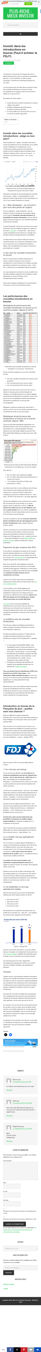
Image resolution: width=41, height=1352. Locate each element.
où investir (12, 231)
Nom (5, 1183)
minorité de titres (19, 557)
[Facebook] (10, 1349)
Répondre (9, 1090)
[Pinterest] (23, 1349)
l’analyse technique (20, 666)
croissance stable (11, 954)
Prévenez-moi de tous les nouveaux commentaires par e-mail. (19, 1212)
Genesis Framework (25, 1300)
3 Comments (8, 63)
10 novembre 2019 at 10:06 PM (22, 1103)
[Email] (30, 1349)
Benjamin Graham (8, 540)
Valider (28, 3)
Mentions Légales (8, 1284)
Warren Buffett (29, 538)
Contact (5, 1288)
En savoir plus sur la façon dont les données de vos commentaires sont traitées (19, 1230)
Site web (5, 1200)
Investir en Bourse (18, 1051)
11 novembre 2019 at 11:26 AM (22, 1128)
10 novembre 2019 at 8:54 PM (22, 1082)
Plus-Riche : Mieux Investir (20, 13)
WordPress (35, 1300)
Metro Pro (15, 1300)
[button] (20, 2)
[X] (17, 1349)
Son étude (6, 604)
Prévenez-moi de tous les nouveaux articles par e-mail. (19, 1219)
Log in (20, 1302)
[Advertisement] (22, 69)
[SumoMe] (37, 1349)
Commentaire (7, 1161)
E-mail (5, 1191)
